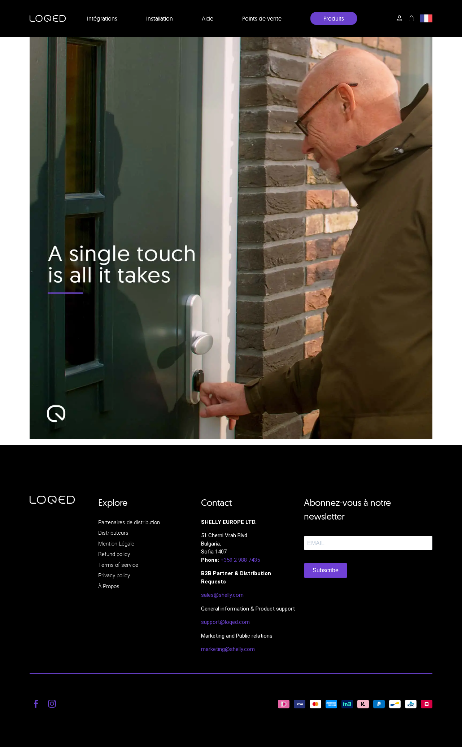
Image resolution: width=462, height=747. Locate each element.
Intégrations (102, 18)
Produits (333, 18)
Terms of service (118, 564)
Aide (207, 18)
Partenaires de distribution (129, 522)
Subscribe (326, 570)
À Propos (108, 586)
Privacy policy (114, 575)
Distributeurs (113, 532)
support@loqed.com (225, 622)
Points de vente (262, 18)
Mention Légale (116, 543)
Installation (159, 18)
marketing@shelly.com (228, 649)
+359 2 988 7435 (240, 560)
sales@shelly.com (222, 595)
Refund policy (114, 553)
